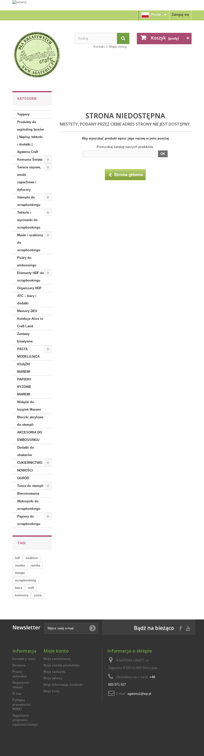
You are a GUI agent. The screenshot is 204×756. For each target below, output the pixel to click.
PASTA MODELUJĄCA (28, 352)
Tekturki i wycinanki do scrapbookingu (28, 220)
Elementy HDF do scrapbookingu (30, 276)
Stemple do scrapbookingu (28, 201)
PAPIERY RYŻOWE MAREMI (24, 387)
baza (18, 588)
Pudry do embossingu (26, 261)
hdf (17, 558)
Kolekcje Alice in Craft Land (30, 322)
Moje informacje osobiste (63, 685)
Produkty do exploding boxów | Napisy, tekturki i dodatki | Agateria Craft (30, 137)
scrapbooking (25, 580)
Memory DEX (27, 311)
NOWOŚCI (25, 470)
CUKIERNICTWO (29, 463)
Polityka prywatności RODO (21, 704)
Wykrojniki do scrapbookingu (28, 505)
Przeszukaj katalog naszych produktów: (125, 147)
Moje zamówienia (57, 659)
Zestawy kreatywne (25, 337)
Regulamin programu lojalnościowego (25, 720)
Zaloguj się (180, 14)
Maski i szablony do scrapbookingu (30, 242)
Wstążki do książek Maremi (29, 405)
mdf (31, 588)
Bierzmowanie (28, 493)
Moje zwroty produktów (62, 665)
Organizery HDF (29, 288)
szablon (32, 558)
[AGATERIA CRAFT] (39, 54)
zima (38, 595)
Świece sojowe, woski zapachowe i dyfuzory (29, 178)
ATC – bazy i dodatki (26, 299)
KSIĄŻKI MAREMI (23, 368)
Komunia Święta (29, 159)
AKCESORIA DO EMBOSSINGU (29, 436)
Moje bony (52, 691)
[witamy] (102, 5)
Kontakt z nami (24, 659)
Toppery (23, 114)
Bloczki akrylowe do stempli (30, 420)
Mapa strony (118, 46)
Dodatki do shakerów (25, 451)
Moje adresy (53, 678)
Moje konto (56, 651)
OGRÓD (23, 478)
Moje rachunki (54, 672)
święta (20, 573)
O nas (16, 694)
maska (20, 565)
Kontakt (99, 46)
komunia (21, 595)
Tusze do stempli (30, 486)
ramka (35, 565)
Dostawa (18, 665)
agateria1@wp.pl (139, 694)
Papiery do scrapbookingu (28, 520)
